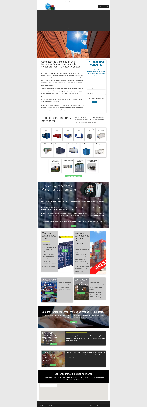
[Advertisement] (73, 18)
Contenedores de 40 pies (57, 129)
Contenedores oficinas (67, 160)
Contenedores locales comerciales (92, 161)
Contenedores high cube (89, 129)
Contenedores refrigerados (100, 129)
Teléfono (88, 83)
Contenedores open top (68, 129)
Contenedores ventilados (99, 144)
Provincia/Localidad (90, 88)
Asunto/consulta (90, 93)
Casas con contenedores (55, 161)
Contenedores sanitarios (79, 161)
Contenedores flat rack (79, 129)
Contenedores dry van (60, 144)
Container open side (47, 144)
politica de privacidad (100, 98)
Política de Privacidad (100, 405)
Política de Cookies (93, 405)
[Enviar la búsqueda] (107, 6)
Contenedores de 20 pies (46, 129)
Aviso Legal (107, 405)
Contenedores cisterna (73, 144)
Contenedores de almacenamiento (86, 144)
